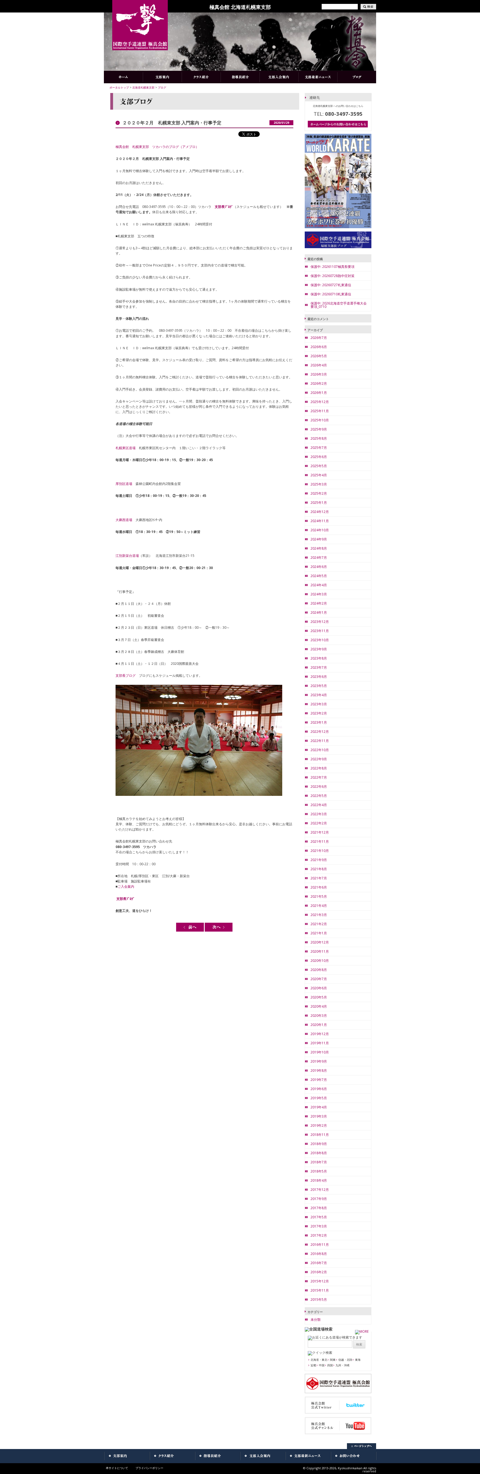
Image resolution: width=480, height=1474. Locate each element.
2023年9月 (319, 649)
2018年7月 (319, 1162)
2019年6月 (319, 1088)
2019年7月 (319, 1079)
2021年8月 (319, 869)
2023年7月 (319, 667)
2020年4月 (319, 1006)
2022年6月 (319, 786)
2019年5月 (319, 1098)
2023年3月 (319, 704)
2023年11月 (320, 630)
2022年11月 (320, 740)
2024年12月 (320, 511)
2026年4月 (319, 365)
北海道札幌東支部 (143, 87)
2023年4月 (319, 695)
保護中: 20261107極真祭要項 (332, 266)
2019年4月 (319, 1107)
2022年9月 (319, 759)
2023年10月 (320, 640)
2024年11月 (320, 521)
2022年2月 (319, 823)
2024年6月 (319, 566)
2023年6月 (319, 676)
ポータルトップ (119, 87)
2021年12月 (320, 832)
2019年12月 (320, 1034)
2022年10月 (320, 750)
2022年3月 (319, 814)
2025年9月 (319, 429)
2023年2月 (319, 713)
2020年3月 (319, 1015)
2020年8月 (319, 969)
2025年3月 (319, 484)
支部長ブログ (126, 675)
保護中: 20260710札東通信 (331, 294)
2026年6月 (319, 346)
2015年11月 (320, 1290)
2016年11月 (320, 1244)
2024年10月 (320, 530)
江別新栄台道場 (127, 555)
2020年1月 (319, 1024)
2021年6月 (319, 887)
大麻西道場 (124, 519)
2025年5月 (319, 466)
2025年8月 (319, 438)
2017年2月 (319, 1235)
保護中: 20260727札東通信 (331, 285)
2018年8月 (319, 1153)
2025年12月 (320, 401)
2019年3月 (319, 1116)
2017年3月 (319, 1226)
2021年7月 (319, 878)
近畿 (313, 1365)
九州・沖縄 (342, 1365)
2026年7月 (319, 337)
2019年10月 (320, 1052)
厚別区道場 (124, 483)
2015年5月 (319, 1299)
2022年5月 (319, 795)
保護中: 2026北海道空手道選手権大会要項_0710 (339, 305)
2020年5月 (319, 997)
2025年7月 (319, 447)
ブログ (162, 87)
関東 (333, 1360)
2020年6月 (319, 988)
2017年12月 (320, 1189)
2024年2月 (319, 603)
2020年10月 (320, 960)
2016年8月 (319, 1253)
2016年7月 (319, 1263)
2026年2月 (319, 383)
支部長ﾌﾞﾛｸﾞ (224, 206)
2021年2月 (319, 924)
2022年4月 (319, 805)
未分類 (316, 1319)
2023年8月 (319, 658)
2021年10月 (320, 850)
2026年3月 (319, 374)
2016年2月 (319, 1272)
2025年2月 (319, 493)
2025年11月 (320, 411)
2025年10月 (320, 420)
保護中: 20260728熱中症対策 (332, 275)
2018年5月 (319, 1171)
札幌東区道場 (126, 448)
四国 (330, 1365)
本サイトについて (117, 1468)
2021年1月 (319, 933)
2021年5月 (319, 896)
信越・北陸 (345, 1360)
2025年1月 (319, 502)
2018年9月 (319, 1143)
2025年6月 (319, 456)
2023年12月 (320, 621)
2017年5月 (319, 1217)
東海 (358, 1360)
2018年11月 (320, 1134)
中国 (321, 1365)
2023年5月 (319, 685)
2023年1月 (319, 722)
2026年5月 (319, 356)
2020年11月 (320, 951)
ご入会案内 (126, 886)
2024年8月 (319, 548)
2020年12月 (320, 942)
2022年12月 (320, 731)
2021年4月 (319, 905)
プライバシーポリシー (149, 1468)
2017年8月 (319, 1208)
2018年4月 (319, 1180)
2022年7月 (319, 777)
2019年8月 (319, 1070)
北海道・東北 (319, 1360)
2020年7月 (319, 979)
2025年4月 (319, 475)
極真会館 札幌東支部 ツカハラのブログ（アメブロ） (157, 146)
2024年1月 (319, 612)
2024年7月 (319, 557)
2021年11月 (320, 841)
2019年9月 (319, 1061)
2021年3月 (319, 914)
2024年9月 (319, 539)
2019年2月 (319, 1125)
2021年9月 (319, 859)
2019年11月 (320, 1043)
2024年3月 (319, 594)
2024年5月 (319, 575)
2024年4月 (319, 585)
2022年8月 (319, 768)
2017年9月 (319, 1198)
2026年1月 (319, 392)
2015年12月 (320, 1281)
